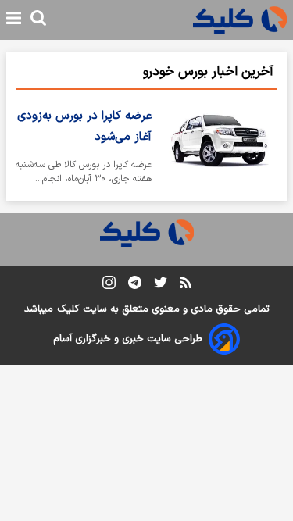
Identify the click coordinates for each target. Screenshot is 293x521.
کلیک (68, 309)
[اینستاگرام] (109, 285)
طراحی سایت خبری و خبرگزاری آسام (127, 339)
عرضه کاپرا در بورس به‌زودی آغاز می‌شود (84, 126)
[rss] (185, 285)
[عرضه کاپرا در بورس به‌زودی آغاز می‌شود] (220, 148)
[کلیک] (240, 20)
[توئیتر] (160, 285)
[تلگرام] (134, 285)
